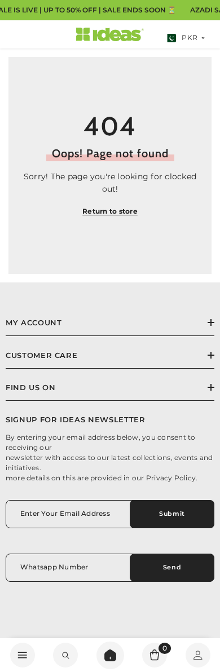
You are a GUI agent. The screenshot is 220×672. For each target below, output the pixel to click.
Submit (171, 514)
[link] (65, 655)
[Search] (110, 655)
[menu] (22, 655)
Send (172, 567)
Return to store (110, 211)
